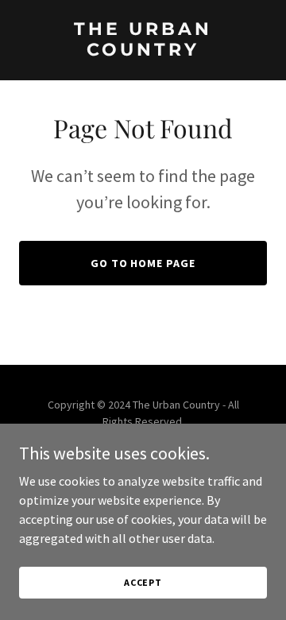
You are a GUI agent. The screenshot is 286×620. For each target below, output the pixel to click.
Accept (143, 582)
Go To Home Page (143, 263)
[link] (143, 51)
